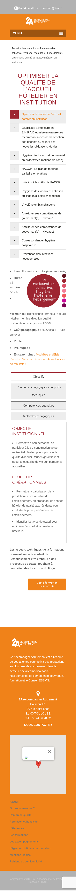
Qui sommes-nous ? (22, 808)
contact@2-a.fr (52, 8)
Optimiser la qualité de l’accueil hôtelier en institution (41, 116)
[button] (38, 765)
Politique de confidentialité (26, 861)
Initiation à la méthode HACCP (41, 182)
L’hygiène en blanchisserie (38, 204)
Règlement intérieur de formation (30, 848)
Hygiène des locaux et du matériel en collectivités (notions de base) (43, 158)
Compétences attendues (38, 405)
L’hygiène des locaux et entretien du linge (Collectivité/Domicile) (42, 193)
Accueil (15, 48)
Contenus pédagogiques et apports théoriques (39, 391)
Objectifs (38, 376)
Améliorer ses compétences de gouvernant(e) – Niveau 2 (41, 229)
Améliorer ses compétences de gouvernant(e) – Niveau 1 (41, 216)
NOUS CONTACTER (38, 724)
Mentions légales (20, 854)
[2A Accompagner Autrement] (38, 21)
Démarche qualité (21, 814)
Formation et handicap (24, 821)
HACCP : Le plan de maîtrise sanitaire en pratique (40, 171)
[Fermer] (49, 751)
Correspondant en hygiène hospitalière (38, 243)
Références (17, 828)
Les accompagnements (24, 841)
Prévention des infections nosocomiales (38, 256)
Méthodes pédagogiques (38, 416)
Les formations (30, 48)
